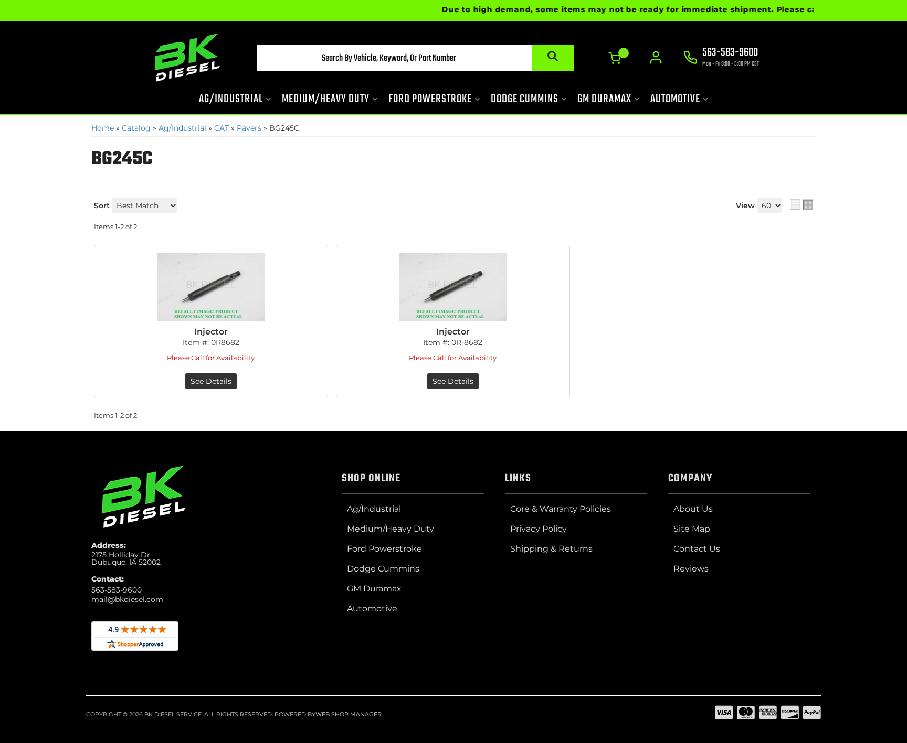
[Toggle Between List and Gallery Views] (801, 204)
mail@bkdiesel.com (127, 599)
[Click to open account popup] (656, 57)
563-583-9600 (116, 590)
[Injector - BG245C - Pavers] (211, 287)
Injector (211, 332)
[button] (415, 58)
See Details (211, 381)
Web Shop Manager (348, 714)
